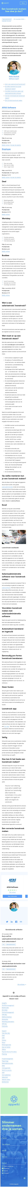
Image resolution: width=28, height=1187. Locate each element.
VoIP (3, 1072)
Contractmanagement (8, 1012)
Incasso (4, 1040)
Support (4, 1031)
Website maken (6, 1079)
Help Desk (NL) (6, 1033)
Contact (4, 1163)
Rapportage (5, 1061)
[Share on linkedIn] (12, 922)
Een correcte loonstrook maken (13, 100)
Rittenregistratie (6, 1045)
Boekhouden (5, 1007)
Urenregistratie (6, 1068)
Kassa (3, 1042)
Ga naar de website (15, 145)
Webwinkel (5, 1077)
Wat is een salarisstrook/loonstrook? (15, 84)
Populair (4, 1138)
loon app (6, 726)
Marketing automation (8, 1021)
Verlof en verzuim (7, 1070)
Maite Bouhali (14, 76)
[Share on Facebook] (16, 922)
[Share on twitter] (7, 922)
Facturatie (5, 1026)
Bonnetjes (4, 1010)
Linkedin (6, 1173)
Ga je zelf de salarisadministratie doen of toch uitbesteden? (12, 938)
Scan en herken (6, 1047)
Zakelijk (4, 1150)
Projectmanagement (7, 1058)
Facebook (6, 1168)
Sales (3, 1065)
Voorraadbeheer (6, 1075)
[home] (6, 3)
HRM (3, 1038)
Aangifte (4, 1003)
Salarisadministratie (7, 1063)
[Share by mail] (21, 922)
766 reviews (12, 892)
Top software (6, 1144)
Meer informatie (12, 896)
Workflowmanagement (8, 1005)
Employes (6, 149)
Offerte (4, 1049)
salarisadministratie (7, 487)
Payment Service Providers (9, 1051)
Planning (4, 1054)
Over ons (4, 1157)
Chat (3, 1035)
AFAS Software (9, 107)
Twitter (6, 1171)
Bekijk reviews (6, 145)
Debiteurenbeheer (7, 1017)
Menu (23, 3)
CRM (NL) (4, 1014)
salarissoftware (6, 587)
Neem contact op (8, 1166)
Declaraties (5, 1019)
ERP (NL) (4, 1024)
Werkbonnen (5, 1082)
